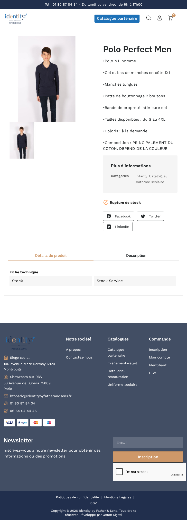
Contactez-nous (79, 357)
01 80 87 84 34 (65, 4)
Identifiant (158, 365)
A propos (73, 349)
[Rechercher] (148, 18)
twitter (155, 216)
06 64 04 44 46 (23, 411)
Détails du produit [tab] (51, 255)
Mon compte (159, 357)
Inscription (158, 349)
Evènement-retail (122, 363)
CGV (152, 373)
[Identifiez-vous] (160, 19)
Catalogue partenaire (117, 18)
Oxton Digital (112, 515)
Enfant (140, 176)
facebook (123, 216)
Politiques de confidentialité (77, 497)
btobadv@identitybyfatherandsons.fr (41, 396)
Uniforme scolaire (149, 182)
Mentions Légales (117, 497)
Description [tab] (136, 255)
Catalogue (157, 176)
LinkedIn (122, 227)
